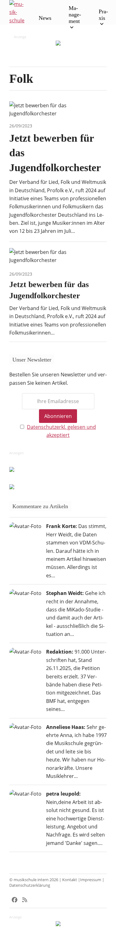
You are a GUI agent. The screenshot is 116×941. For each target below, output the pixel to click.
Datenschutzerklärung (29, 885)
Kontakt (69, 879)
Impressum (90, 879)
